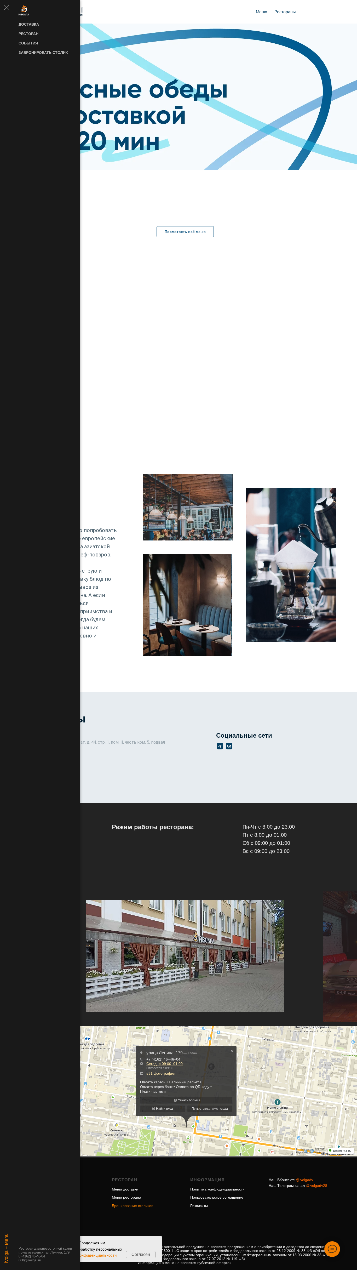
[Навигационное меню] (6, 7)
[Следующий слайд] (291, 956)
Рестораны (285, 12)
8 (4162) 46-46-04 (32, 1256)
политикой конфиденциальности (87, 1255)
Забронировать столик (43, 52)
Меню (261, 12)
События (28, 43)
